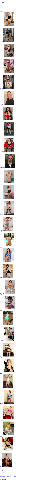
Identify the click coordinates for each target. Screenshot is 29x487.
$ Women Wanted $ (2, 476)
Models (3, 2)
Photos (2, 471)
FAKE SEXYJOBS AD (3, 479)
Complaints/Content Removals (5, 481)
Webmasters (14, 476)
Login (2, 3)
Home (2, 470)
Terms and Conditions (4, 483)
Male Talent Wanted (9, 476)
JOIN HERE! (2, 5)
